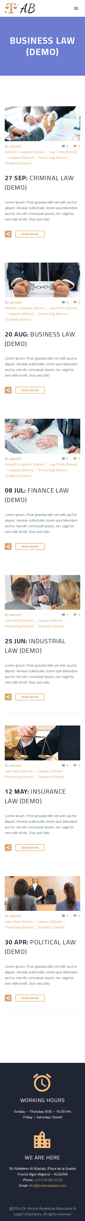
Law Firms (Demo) (63, 151)
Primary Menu (76, 8)
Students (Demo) (18, 163)
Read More (30, 234)
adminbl (15, 146)
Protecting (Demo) (52, 157)
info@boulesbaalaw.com (47, 1185)
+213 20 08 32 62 (48, 1179)
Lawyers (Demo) (21, 157)
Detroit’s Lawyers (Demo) (24, 151)
